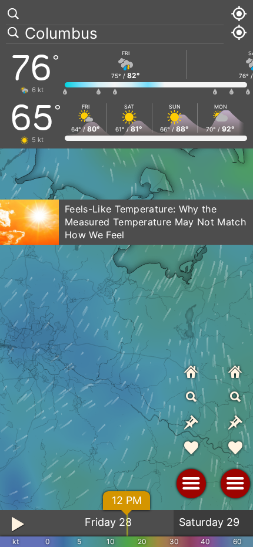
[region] (126, 273)
